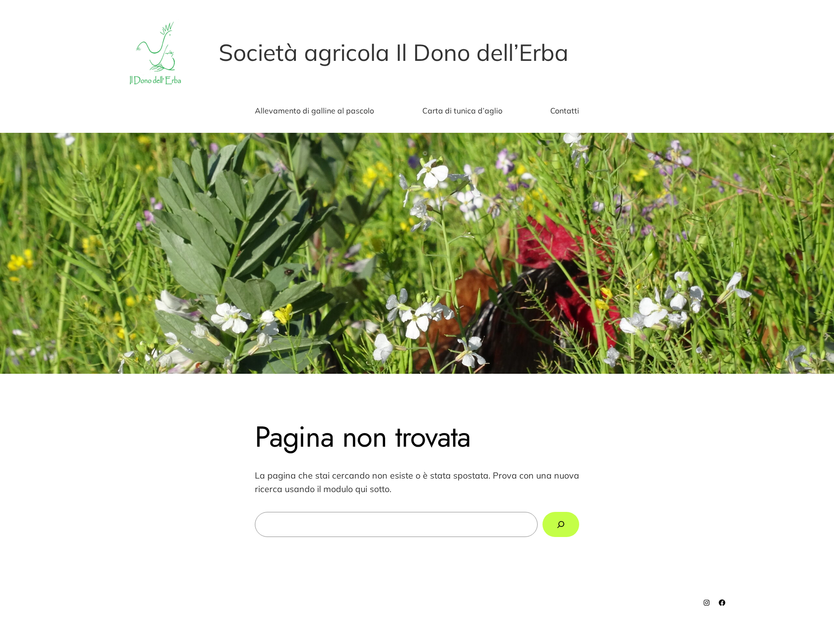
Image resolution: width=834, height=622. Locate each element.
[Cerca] (560, 524)
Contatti (564, 110)
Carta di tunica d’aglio (462, 110)
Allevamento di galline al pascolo (314, 110)
